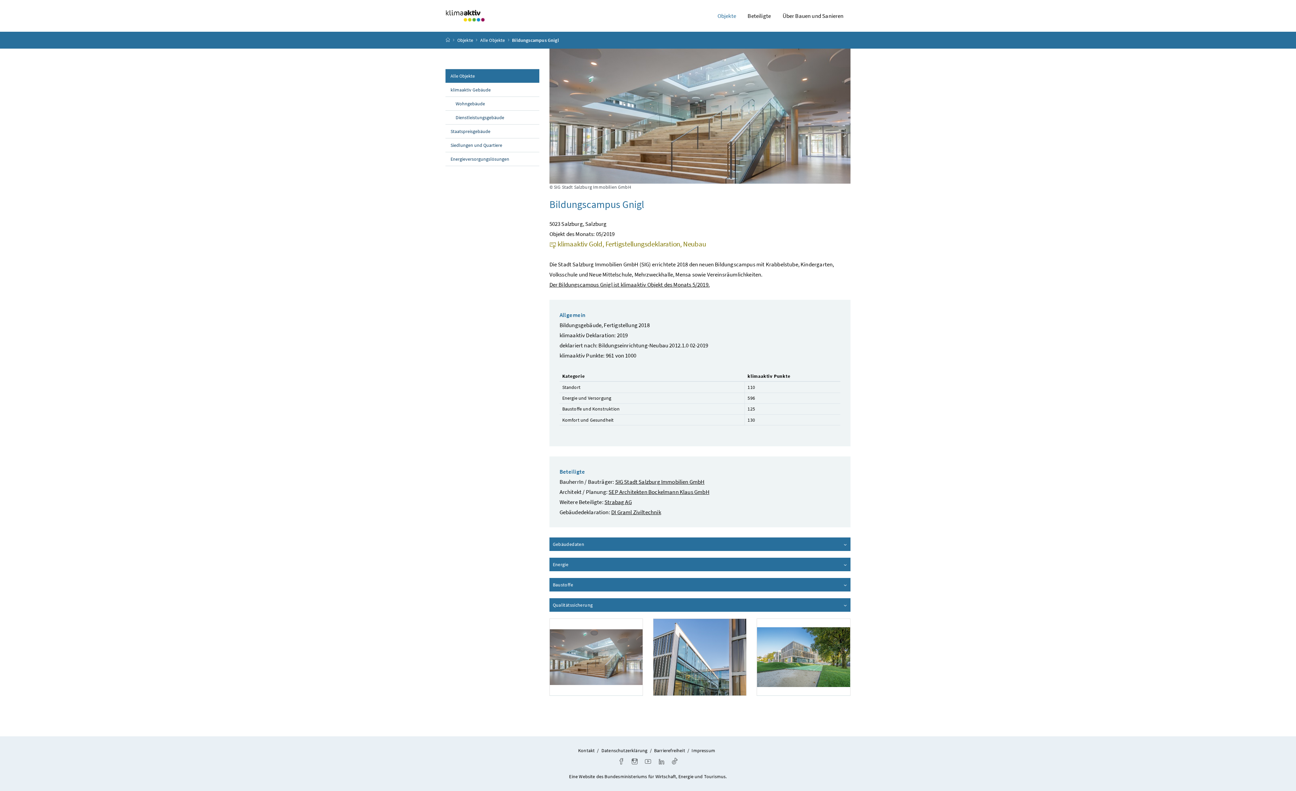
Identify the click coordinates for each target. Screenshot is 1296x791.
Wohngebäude (470, 104)
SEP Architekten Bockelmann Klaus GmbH (659, 492)
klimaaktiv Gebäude (471, 90)
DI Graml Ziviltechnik (636, 512)
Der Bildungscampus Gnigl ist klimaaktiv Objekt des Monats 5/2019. (629, 284)
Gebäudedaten (588, 544)
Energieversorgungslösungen (480, 159)
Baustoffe (582, 585)
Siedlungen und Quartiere (476, 145)
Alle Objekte (492, 40)
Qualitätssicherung (592, 605)
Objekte (465, 40)
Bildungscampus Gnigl (535, 40)
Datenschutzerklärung (624, 750)
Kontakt (586, 750)
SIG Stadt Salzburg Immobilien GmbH (660, 481)
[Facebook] (621, 762)
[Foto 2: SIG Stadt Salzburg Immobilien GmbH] (699, 657)
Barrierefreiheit (669, 750)
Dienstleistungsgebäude (480, 117)
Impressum (703, 750)
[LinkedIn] (661, 762)
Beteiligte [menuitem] (759, 16)
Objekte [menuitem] (727, 16)
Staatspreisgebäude (470, 131)
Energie (580, 564)
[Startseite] (448, 40)
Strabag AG (618, 502)
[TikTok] (674, 762)
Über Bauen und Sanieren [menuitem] (813, 16)
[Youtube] (648, 762)
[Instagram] (634, 762)
